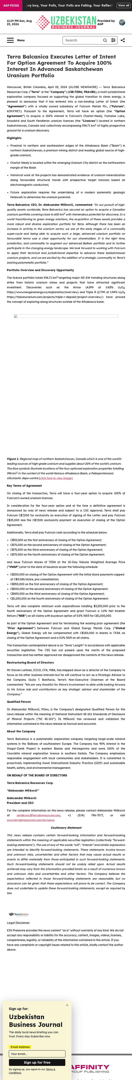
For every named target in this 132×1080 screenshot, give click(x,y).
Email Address (20, 1047)
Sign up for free (37, 1062)
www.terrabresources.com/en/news (30, 820)
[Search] (105, 40)
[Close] (67, 1005)
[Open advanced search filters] (113, 40)
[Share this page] (122, 40)
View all (123, 5)
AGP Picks (11, 5)
